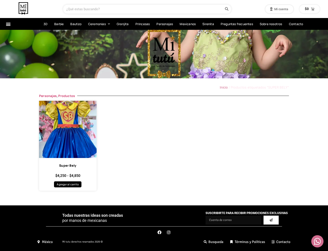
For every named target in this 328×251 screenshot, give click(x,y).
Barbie (59, 24)
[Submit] (271, 220)
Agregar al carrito (68, 184)
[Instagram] (169, 232)
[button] (8, 24)
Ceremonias (97, 24)
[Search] (226, 9)
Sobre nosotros (271, 24)
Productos (66, 96)
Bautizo (75, 24)
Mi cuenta (279, 9)
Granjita (123, 24)
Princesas (142, 24)
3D (46, 24)
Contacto (296, 24)
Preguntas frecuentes (237, 24)
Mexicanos (188, 24)
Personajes (164, 24)
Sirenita (208, 24)
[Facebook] (160, 232)
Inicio (224, 87)
